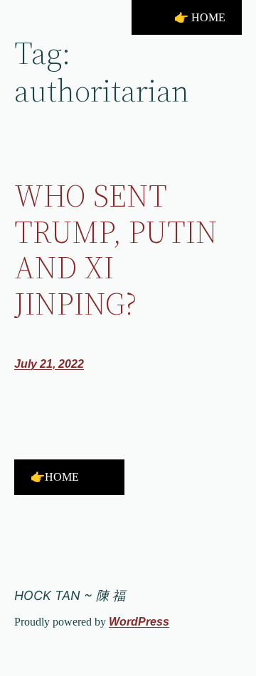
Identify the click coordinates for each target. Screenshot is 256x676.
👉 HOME (199, 17)
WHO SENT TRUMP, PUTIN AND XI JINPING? (116, 250)
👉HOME (55, 477)
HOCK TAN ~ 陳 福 (69, 595)
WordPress (139, 622)
